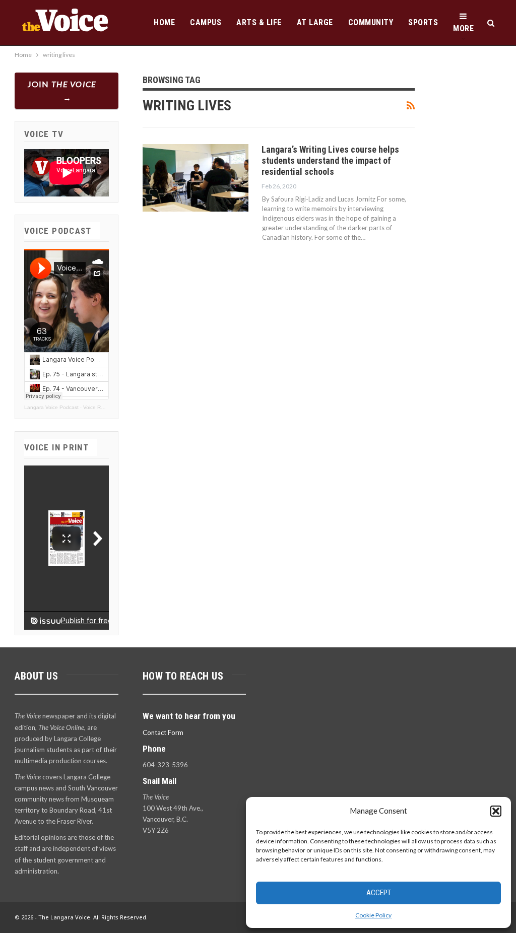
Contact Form (163, 732)
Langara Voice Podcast (51, 407)
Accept (378, 892)
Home (164, 22)
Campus (205, 22)
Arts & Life (259, 22)
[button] (496, 811)
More (463, 28)
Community (371, 22)
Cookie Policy (373, 915)
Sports (423, 22)
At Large (315, 22)
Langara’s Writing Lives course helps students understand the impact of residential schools (330, 160)
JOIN (62, 84)
